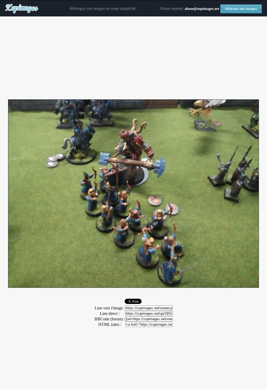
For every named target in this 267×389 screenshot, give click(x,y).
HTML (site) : (109, 324)
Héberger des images (241, 9)
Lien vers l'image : (110, 308)
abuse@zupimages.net (202, 9)
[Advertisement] (133, 58)
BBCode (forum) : (110, 319)
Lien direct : (110, 313)
